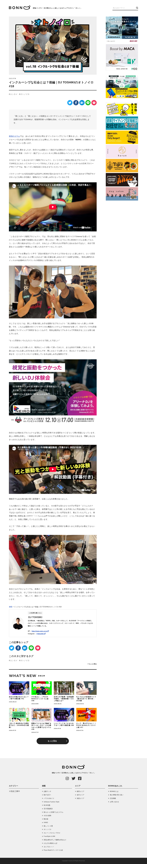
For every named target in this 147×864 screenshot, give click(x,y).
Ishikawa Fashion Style (51, 802)
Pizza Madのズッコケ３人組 (53, 850)
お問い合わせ (114, 802)
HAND (46, 822)
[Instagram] (67, 778)
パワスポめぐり (49, 798)
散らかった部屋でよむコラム (53, 812)
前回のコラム (14, 136)
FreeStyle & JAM (49, 836)
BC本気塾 (47, 805)
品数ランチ (47, 791)
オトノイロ (24, 94)
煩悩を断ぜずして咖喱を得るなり (55, 840)
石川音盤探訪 (48, 808)
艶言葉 (46, 819)
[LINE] (88, 102)
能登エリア (80, 791)
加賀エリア (80, 798)
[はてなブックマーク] (82, 102)
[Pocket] (94, 102)
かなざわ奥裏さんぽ (50, 843)
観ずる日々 (47, 795)
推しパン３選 (48, 826)
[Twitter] (70, 102)
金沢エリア (80, 795)
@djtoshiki (40, 634)
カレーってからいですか (52, 833)
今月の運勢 (47, 815)
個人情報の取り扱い (116, 795)
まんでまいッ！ (49, 847)
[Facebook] (76, 102)
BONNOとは (114, 791)
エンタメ (13, 94)
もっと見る (93, 664)
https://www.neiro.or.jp (39, 631)
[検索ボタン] (137, 8)
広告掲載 (113, 798)
